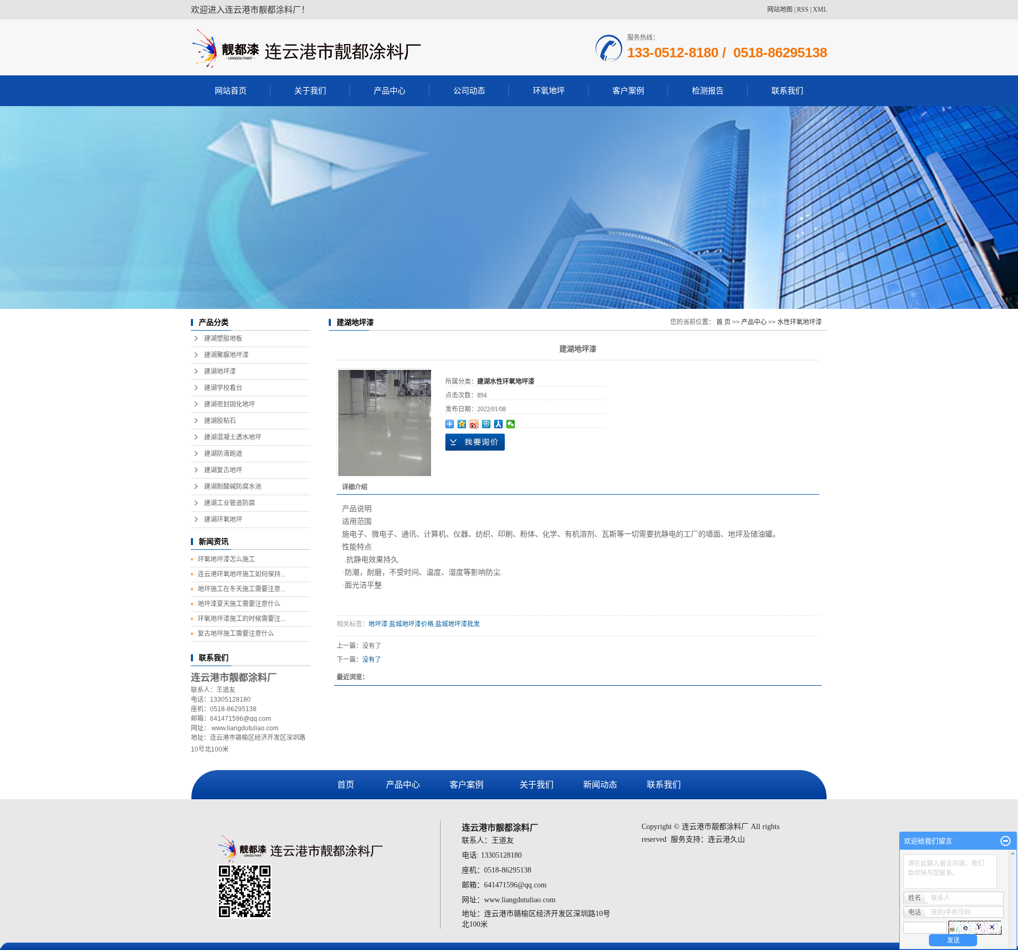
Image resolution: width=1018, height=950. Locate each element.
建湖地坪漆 (220, 371)
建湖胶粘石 (220, 421)
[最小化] (1006, 841)
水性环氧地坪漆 (799, 322)
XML (820, 9)
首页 (345, 784)
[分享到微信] (510, 424)
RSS (803, 9)
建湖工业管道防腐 (229, 503)
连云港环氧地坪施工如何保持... (241, 574)
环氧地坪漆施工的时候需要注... (241, 619)
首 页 (723, 322)
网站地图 (780, 9)
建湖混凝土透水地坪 (232, 437)
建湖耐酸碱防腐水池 (232, 486)
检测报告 (708, 90)
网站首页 (231, 90)
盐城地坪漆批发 (457, 624)
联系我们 (787, 90)
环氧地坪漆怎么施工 (226, 559)
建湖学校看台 (223, 388)
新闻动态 (600, 784)
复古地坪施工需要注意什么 (236, 633)
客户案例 (628, 90)
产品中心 (390, 90)
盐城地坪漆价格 (411, 624)
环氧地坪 (549, 90)
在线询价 (475, 442)
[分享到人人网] (498, 424)
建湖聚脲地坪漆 (226, 355)
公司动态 (469, 90)
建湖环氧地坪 (223, 519)
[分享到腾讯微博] (486, 424)
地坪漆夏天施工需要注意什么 (239, 604)
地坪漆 (378, 624)
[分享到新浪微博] (474, 424)
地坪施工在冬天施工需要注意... (241, 589)
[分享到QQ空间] (462, 424)
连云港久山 (726, 839)
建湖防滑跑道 (223, 453)
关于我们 (310, 90)
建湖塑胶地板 (223, 338)
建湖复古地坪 (223, 470)
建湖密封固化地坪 (229, 404)
